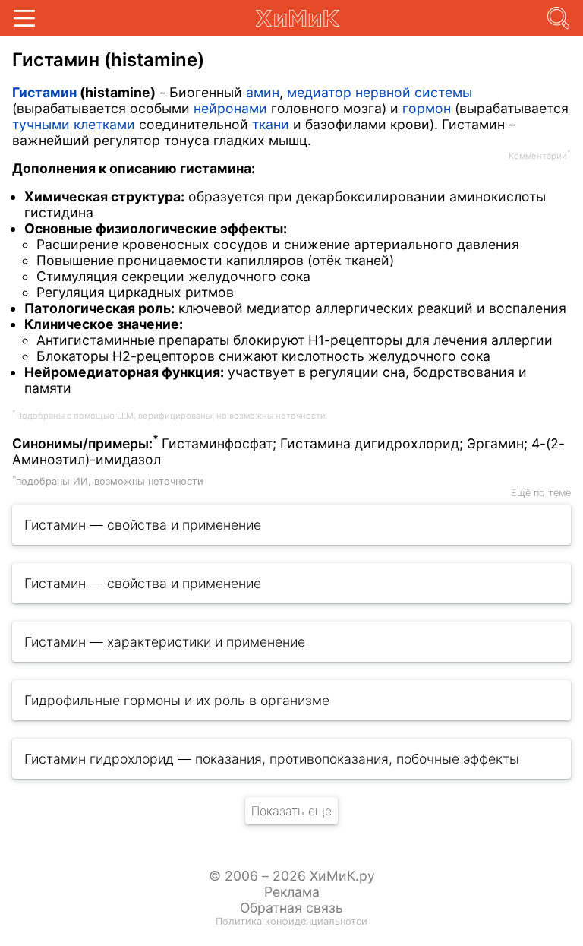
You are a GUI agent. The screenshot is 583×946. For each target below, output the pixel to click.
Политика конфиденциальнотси (291, 921)
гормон (426, 108)
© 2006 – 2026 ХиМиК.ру (292, 876)
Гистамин (44, 92)
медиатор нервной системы (379, 92)
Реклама (292, 892)
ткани (270, 124)
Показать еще (291, 810)
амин (262, 92)
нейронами (230, 108)
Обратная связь (291, 908)
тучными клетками (73, 124)
